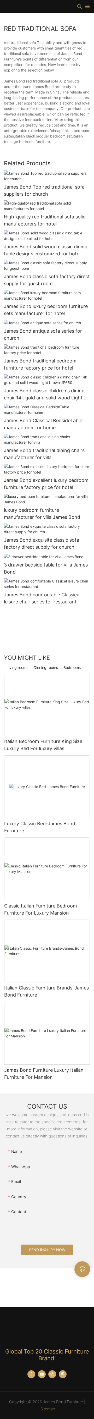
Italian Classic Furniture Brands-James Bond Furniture (46, 991)
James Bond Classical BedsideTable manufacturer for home (43, 424)
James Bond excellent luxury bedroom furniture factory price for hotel (46, 483)
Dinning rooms (46, 667)
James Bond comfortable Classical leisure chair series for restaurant (42, 598)
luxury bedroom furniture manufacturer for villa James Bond (42, 513)
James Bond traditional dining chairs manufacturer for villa (44, 454)
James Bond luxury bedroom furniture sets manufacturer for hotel (46, 310)
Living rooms (17, 667)
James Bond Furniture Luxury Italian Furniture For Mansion (44, 1073)
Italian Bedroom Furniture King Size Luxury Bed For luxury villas (43, 745)
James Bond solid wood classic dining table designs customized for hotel (45, 250)
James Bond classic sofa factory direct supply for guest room (47, 280)
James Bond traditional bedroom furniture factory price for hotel (40, 364)
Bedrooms (72, 667)
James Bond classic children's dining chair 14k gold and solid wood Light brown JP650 (44, 394)
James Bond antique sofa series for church (43, 334)
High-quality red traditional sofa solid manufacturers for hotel (45, 220)
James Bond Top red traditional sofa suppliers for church (44, 190)
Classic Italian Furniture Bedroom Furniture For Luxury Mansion (40, 909)
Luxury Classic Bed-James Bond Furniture (39, 827)
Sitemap (47, 1408)
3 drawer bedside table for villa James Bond (46, 568)
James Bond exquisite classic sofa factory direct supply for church (41, 543)
